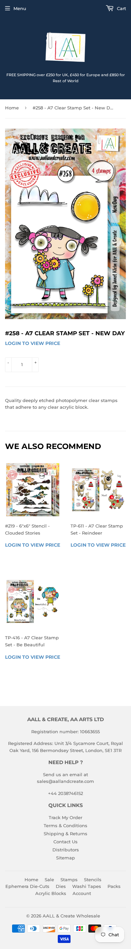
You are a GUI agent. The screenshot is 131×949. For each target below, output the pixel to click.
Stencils (92, 879)
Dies (61, 886)
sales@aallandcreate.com (65, 781)
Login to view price (32, 343)
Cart (121, 8)
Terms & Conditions (65, 825)
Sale (49, 879)
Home (12, 107)
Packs (114, 886)
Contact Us (65, 841)
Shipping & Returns (65, 833)
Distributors (65, 849)
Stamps (69, 879)
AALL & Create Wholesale (71, 915)
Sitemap (65, 857)
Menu (19, 8)
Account (82, 893)
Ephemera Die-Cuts (27, 886)
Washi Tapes (86, 886)
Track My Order (65, 817)
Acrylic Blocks (50, 893)
